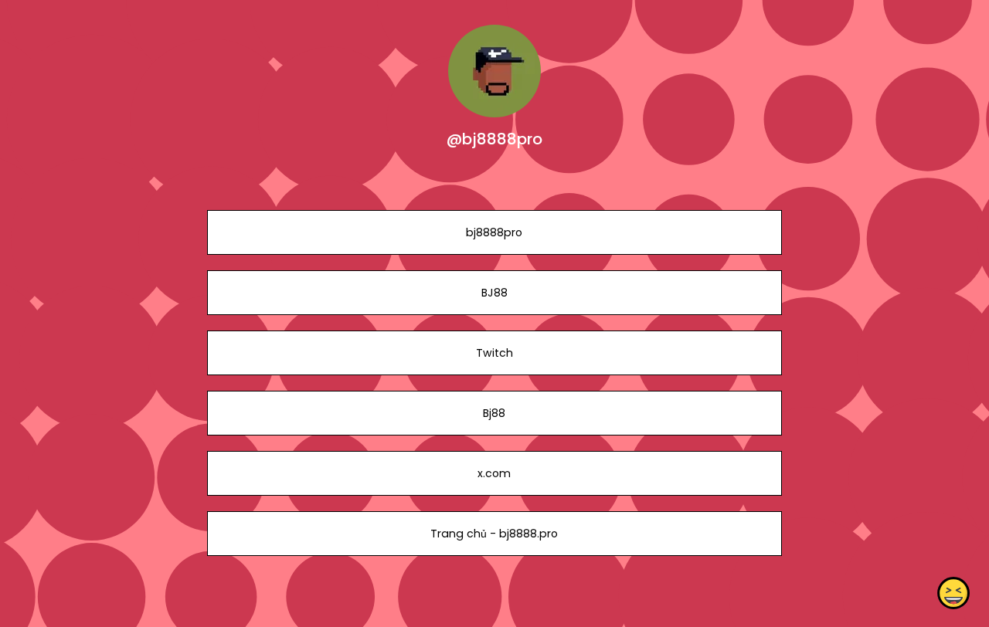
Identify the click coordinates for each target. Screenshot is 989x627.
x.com (494, 473)
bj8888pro (494, 232)
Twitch (494, 353)
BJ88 (494, 292)
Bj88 (494, 413)
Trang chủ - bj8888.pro (494, 533)
